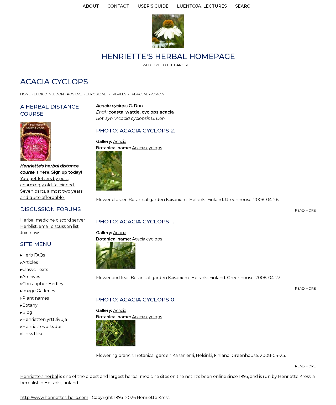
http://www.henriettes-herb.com (54, 397)
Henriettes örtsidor (42, 326)
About (91, 6)
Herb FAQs (33, 255)
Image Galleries (38, 290)
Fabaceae (139, 94)
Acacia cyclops (147, 147)
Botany (30, 305)
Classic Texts (35, 269)
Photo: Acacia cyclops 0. (136, 299)
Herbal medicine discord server (52, 220)
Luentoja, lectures (202, 6)
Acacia (157, 94)
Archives (31, 276)
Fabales (119, 94)
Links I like (33, 333)
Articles (30, 262)
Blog (27, 312)
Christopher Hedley (43, 283)
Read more (305, 210)
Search (244, 6)
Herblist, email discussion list (49, 226)
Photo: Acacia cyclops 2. (135, 130)
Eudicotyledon (49, 94)
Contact (118, 6)
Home (25, 94)
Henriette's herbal (39, 376)
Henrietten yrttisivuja (44, 319)
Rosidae (75, 94)
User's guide (153, 6)
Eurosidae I (97, 94)
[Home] (168, 32)
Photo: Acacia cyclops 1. (135, 221)
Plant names (35, 298)
